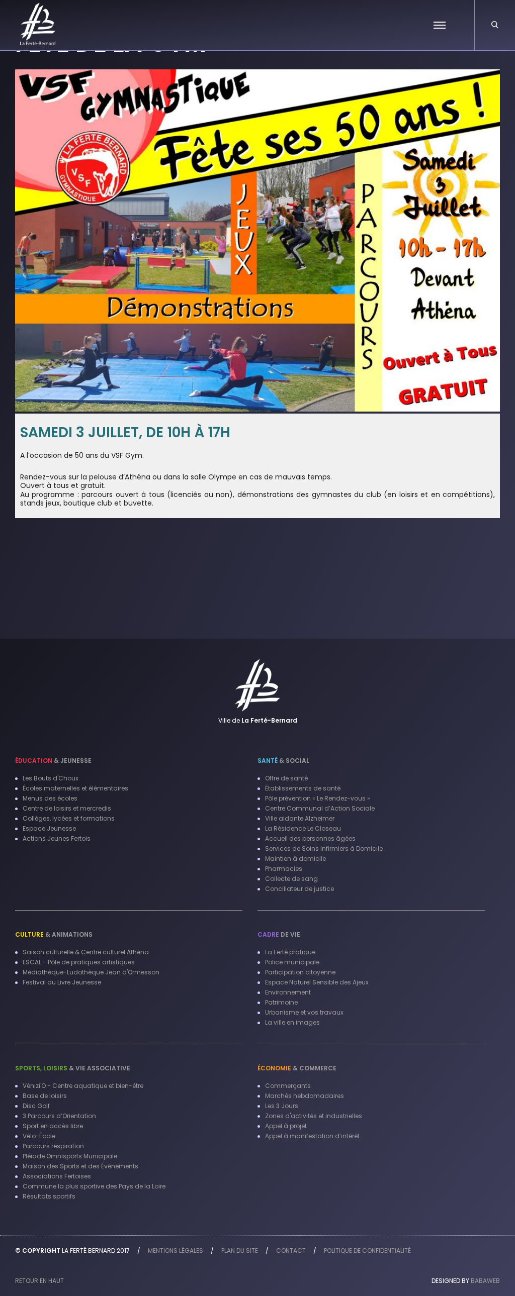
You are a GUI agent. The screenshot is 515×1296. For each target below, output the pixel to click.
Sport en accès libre (53, 1126)
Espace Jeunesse (49, 828)
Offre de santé (286, 778)
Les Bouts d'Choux (50, 778)
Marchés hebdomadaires (304, 1095)
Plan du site (239, 1250)
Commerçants (288, 1085)
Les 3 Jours (281, 1106)
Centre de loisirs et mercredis (67, 808)
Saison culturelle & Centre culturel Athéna (86, 952)
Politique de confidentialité (367, 1250)
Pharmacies (283, 868)
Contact (291, 1250)
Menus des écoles (50, 798)
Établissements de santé (302, 788)
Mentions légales (175, 1250)
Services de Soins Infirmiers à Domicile (324, 848)
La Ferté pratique (290, 952)
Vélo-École (39, 1136)
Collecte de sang (291, 878)
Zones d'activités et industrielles (313, 1116)
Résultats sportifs (49, 1196)
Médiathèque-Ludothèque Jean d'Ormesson (91, 972)
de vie (279, 934)
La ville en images (292, 1022)
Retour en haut (39, 1280)
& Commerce (297, 1068)
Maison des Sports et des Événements (80, 1166)
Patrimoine (281, 1002)
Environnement (288, 992)
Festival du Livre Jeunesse (62, 982)
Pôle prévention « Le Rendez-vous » (317, 798)
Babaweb (485, 1280)
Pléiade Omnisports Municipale (70, 1156)
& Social (283, 760)
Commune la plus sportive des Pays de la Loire (94, 1186)
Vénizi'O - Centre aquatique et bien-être (83, 1085)
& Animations (54, 934)
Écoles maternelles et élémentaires (75, 788)
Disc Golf (36, 1106)
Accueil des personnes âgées (310, 838)
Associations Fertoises (57, 1176)
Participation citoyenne (300, 972)
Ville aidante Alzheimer (299, 818)
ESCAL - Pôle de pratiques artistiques (79, 962)
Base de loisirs (45, 1095)
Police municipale (292, 962)
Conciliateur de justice (299, 888)
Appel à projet (286, 1126)
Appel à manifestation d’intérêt (312, 1136)
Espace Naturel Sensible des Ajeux (317, 982)
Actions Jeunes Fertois (57, 838)
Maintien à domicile (295, 858)
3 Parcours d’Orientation (59, 1116)
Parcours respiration (53, 1146)
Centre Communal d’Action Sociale (320, 808)
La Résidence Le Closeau (303, 828)
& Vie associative (72, 1068)
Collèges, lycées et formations (69, 818)
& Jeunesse (53, 760)
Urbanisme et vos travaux (304, 1012)
